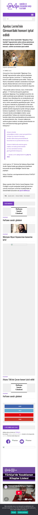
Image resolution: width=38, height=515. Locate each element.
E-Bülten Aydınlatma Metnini (15, 434)
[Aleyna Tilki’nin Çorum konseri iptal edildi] (19, 374)
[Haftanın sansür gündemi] (19, 215)
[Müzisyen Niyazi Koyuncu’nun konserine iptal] (19, 232)
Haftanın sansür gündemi (12, 220)
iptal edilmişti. (24, 190)
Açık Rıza (5, 436)
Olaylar (5, 217)
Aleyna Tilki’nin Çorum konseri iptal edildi (18, 379)
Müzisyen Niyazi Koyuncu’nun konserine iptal (17, 238)
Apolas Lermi (11, 195)
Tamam (14, 512)
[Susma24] (19, 6)
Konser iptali (27, 195)
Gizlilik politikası (22, 512)
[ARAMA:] (19, 19)
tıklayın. (17, 432)
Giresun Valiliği (19, 195)
